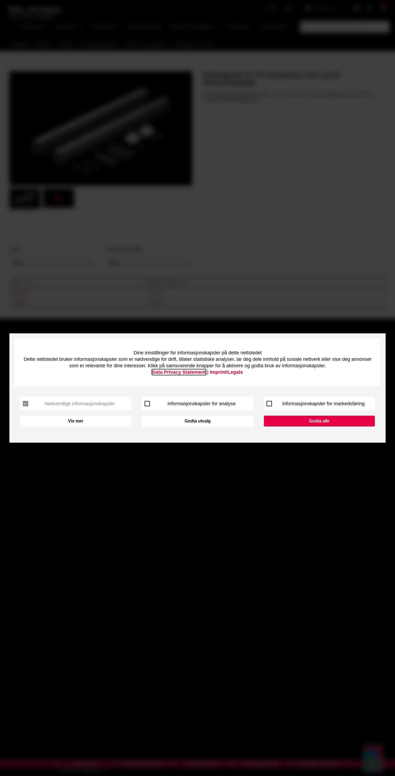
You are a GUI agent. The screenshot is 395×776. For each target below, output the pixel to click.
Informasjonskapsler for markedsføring (323, 403)
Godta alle (319, 421)
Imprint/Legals (226, 372)
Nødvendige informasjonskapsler (80, 403)
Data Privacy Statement (179, 372)
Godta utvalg (198, 421)
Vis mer (75, 421)
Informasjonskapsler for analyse (201, 403)
